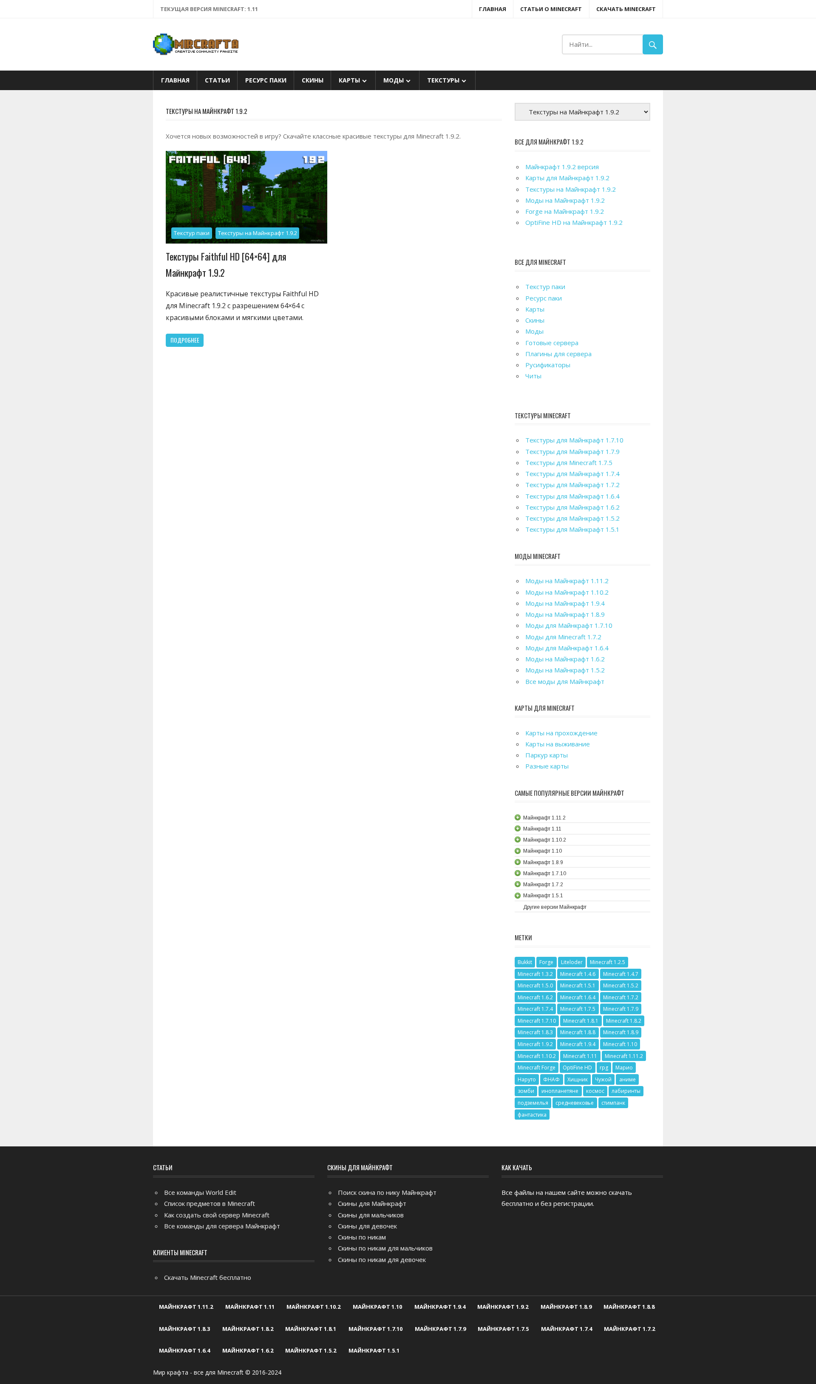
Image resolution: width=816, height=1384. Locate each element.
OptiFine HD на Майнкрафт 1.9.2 (574, 222)
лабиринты (626, 1091)
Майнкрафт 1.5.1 (374, 1350)
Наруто (527, 1079)
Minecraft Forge (536, 1067)
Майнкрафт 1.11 (250, 1306)
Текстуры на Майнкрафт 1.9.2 (257, 233)
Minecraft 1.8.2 (623, 1020)
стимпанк (613, 1102)
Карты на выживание (557, 744)
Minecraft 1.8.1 (580, 1020)
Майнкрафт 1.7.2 (629, 1329)
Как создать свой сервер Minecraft (216, 1215)
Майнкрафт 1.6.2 (247, 1350)
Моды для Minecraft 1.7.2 (563, 636)
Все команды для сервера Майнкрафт (222, 1226)
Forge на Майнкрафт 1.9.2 (564, 211)
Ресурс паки (265, 80)
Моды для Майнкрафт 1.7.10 (568, 625)
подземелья (533, 1102)
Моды (393, 80)
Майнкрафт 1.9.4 (439, 1306)
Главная (492, 9)
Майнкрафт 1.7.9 (440, 1329)
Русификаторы (547, 364)
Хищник (577, 1079)
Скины (312, 80)
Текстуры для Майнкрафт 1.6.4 (572, 496)
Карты (349, 80)
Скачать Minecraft (626, 9)
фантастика (532, 1114)
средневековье (574, 1102)
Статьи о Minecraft (551, 9)
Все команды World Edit (200, 1192)
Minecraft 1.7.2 (620, 997)
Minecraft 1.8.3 (535, 1032)
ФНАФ (551, 1079)
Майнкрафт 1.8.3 (184, 1329)
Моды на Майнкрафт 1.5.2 (565, 670)
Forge (546, 962)
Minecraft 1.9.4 (577, 1044)
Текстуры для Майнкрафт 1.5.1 (572, 529)
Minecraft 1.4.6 (577, 974)
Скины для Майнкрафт (372, 1203)
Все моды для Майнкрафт (564, 681)
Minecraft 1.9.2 (535, 1044)
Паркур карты (546, 755)
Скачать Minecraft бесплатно (207, 1277)
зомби (526, 1091)
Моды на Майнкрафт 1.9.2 (565, 200)
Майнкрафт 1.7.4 (566, 1329)
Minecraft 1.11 (580, 1056)
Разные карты (547, 766)
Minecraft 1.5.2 (620, 985)
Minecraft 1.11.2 (624, 1056)
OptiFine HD (577, 1067)
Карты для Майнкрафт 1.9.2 (567, 177)
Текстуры (443, 80)
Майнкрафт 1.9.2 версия (562, 166)
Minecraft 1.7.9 (620, 1008)
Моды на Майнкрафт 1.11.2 (567, 580)
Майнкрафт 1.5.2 (310, 1350)
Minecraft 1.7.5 (577, 1008)
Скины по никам (362, 1237)
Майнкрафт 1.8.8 (629, 1306)
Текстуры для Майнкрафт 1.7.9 (572, 451)
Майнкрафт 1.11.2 (186, 1306)
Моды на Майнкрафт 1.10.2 (567, 592)
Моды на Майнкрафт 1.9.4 (565, 603)
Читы (533, 376)
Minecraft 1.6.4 (577, 997)
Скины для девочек (367, 1226)
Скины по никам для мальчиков (385, 1248)
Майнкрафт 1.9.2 (502, 1306)
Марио (624, 1067)
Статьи (217, 80)
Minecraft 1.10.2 (537, 1056)
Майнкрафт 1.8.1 (310, 1329)
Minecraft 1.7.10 (537, 1020)
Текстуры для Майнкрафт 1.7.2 (572, 484)
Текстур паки (192, 233)
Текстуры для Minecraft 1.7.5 (568, 462)
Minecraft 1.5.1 (577, 985)
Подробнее (184, 339)
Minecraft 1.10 (620, 1044)
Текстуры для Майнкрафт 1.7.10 (574, 440)
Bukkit (525, 962)
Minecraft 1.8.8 (577, 1032)
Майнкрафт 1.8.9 (566, 1306)
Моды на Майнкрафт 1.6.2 (565, 659)
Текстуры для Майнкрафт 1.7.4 (572, 473)
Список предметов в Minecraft (209, 1203)
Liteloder (572, 962)
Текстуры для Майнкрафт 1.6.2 (572, 507)
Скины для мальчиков (371, 1215)
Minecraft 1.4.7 (620, 974)
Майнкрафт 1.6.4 (184, 1350)
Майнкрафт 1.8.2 (247, 1329)
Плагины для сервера (558, 353)
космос (595, 1091)
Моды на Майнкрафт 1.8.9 (565, 614)
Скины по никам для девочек (382, 1259)
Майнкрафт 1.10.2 (313, 1306)
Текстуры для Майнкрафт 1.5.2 (572, 518)
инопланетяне (559, 1091)
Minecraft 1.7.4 (535, 1008)
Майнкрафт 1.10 (377, 1306)
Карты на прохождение (561, 733)
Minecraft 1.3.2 (535, 974)
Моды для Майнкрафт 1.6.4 (567, 648)
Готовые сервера (551, 342)
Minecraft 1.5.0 (535, 985)
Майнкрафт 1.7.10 (375, 1329)
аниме (627, 1079)
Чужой (603, 1079)
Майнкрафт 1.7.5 (503, 1329)
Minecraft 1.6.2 (535, 997)
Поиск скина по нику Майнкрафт (387, 1192)
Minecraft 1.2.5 (607, 962)
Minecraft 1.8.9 (620, 1032)
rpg (604, 1067)
